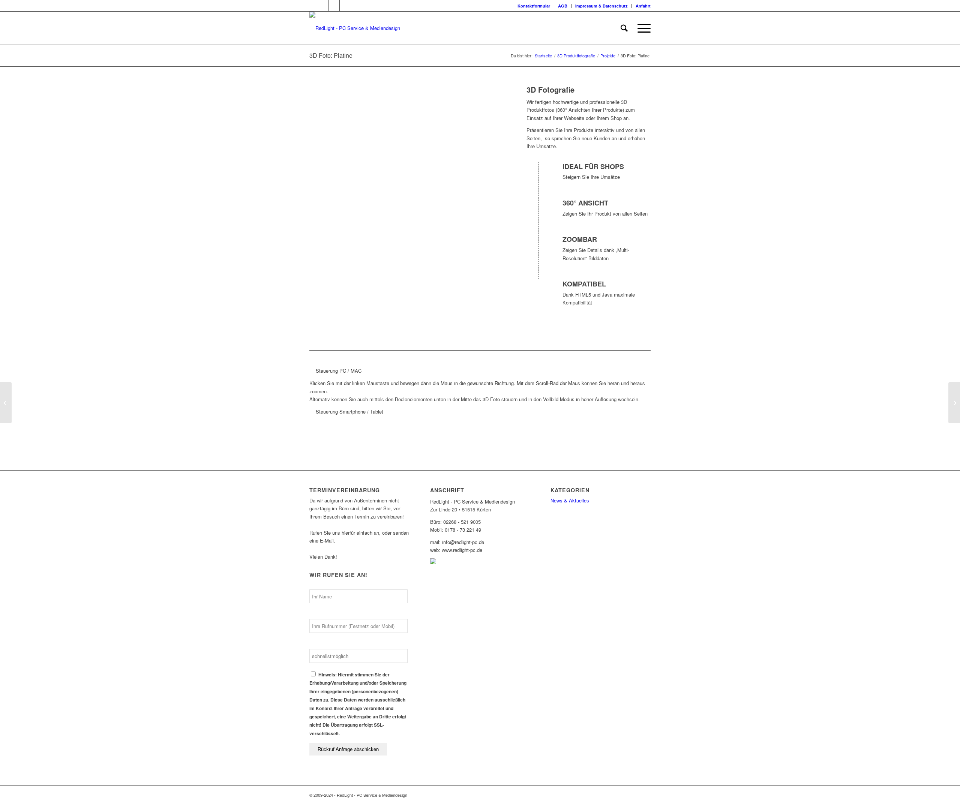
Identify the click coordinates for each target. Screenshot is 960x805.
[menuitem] (534, 6)
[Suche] (624, 28)
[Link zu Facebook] (322, 5)
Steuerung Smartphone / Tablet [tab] (349, 411)
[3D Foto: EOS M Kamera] (954, 402)
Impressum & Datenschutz (601, 6)
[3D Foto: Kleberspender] (6, 402)
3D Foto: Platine (330, 55)
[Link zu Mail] (345, 5)
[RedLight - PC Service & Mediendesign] (354, 28)
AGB (562, 6)
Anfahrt (643, 6)
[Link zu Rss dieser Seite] (333, 5)
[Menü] (642, 28)
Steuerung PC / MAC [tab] (339, 370)
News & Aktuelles (569, 500)
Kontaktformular (534, 6)
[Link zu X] (311, 5)
